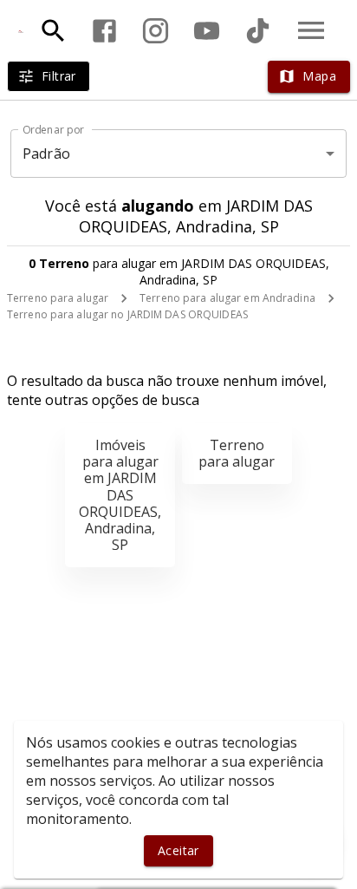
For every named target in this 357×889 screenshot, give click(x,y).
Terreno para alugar (57, 298)
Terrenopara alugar (236, 453)
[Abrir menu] (311, 30)
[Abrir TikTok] (258, 31)
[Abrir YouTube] (206, 31)
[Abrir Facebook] (104, 31)
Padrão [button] (46, 153)
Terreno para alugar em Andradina (227, 298)
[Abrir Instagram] (155, 31)
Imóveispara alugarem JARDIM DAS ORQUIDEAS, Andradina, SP (120, 494)
